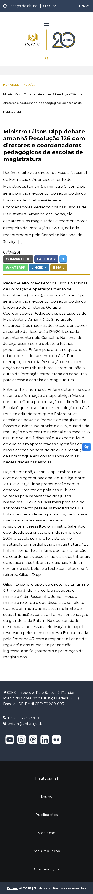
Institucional (46, 778)
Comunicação (46, 869)
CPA (52, 6)
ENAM (84, 6)
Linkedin (39, 267)
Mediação (46, 833)
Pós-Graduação (46, 851)
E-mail (58, 267)
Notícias (29, 84)
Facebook (46, 259)
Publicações (46, 815)
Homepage (11, 84)
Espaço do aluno (22, 6)
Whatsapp (15, 267)
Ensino (46, 796)
